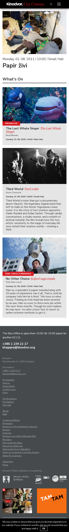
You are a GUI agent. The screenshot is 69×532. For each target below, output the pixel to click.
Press (5, 464)
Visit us (6, 383)
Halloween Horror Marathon (16, 449)
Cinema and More (11, 420)
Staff (5, 414)
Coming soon (9, 389)
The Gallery (8, 401)
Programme (8, 379)
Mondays (7, 439)
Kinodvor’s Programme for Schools (20, 426)
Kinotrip (6, 429)
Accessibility (9, 386)
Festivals (7, 433)
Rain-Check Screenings (18, 273)
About (6, 411)
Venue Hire (8, 461)
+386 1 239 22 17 (15, 344)
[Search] (51, 4)
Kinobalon (11, 123)
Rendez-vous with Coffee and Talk (19, 436)
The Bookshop (10, 398)
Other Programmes (12, 455)
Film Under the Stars (12, 442)
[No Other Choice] (34, 255)
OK (43, 528)
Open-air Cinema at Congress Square (21, 452)
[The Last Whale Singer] (34, 105)
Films (5, 392)
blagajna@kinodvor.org (19, 347)
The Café (7, 405)
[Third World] (34, 166)
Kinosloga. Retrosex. (13, 446)
